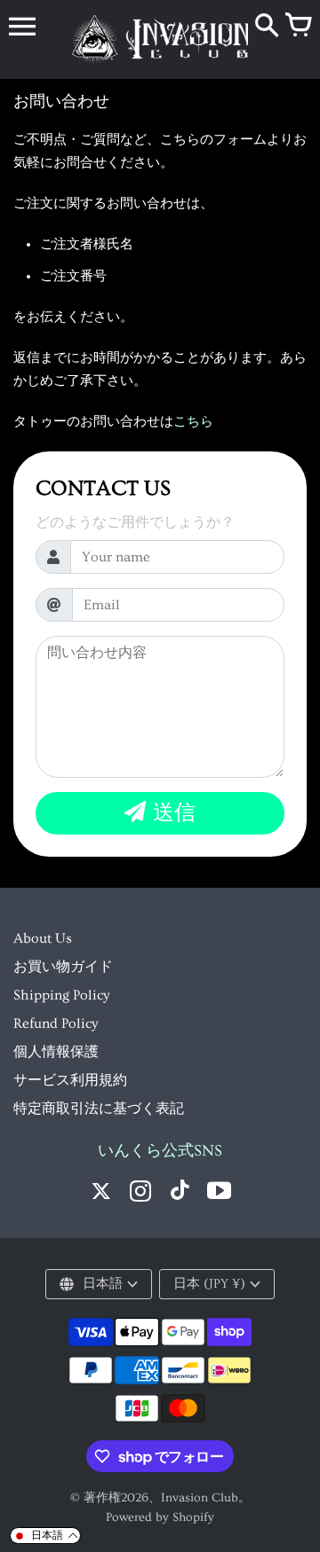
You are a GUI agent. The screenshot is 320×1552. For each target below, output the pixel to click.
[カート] (297, 26)
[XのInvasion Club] (101, 1193)
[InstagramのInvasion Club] (140, 1193)
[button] (45, 1535)
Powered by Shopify (160, 1517)
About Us (42, 938)
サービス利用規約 (70, 1080)
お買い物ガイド (63, 967)
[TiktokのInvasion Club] (179, 1193)
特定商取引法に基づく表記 (98, 1109)
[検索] (266, 26)
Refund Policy (55, 1023)
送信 (174, 813)
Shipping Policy (61, 995)
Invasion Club (199, 1498)
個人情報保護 (56, 1052)
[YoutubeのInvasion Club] (219, 1193)
